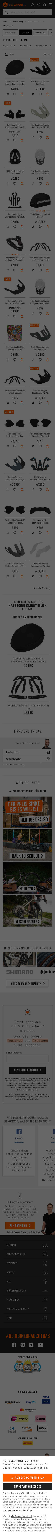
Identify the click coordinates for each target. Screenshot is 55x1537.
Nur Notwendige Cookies (27, 1487)
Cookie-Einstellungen (28, 1467)
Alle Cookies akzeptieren (25, 1478)
